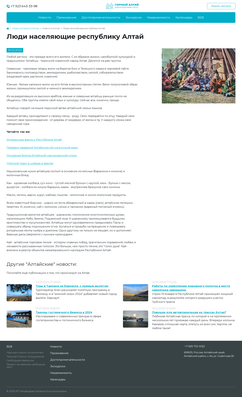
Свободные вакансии (20, 360)
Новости (44, 17)
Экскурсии (134, 17)
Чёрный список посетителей (25, 352)
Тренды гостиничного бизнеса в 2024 (64, 312)
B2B (201, 17)
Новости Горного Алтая (26, 28)
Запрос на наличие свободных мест (26, 365)
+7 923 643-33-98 (23, 6)
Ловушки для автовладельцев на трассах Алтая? (189, 312)
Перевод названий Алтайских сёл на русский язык (42, 147)
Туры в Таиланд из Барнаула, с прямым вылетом (72, 286)
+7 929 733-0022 (195, 346)
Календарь (183, 17)
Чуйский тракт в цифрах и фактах (30, 163)
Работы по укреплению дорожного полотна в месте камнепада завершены (191, 288)
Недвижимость (158, 17)
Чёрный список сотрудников (25, 356)
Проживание (66, 17)
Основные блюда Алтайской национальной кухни (42, 155)
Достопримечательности (101, 17)
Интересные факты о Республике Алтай (34, 139)
